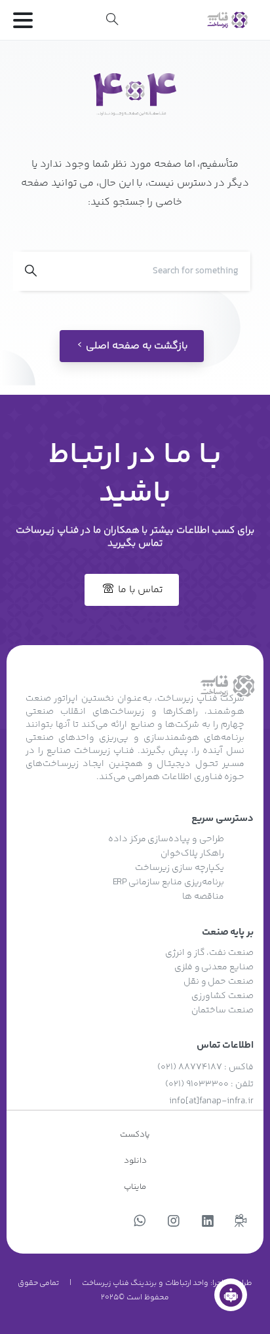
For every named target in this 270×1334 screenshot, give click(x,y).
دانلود (135, 1160)
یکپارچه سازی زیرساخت (179, 868)
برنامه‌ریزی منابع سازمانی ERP (168, 882)
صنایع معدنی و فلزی (214, 967)
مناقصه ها (203, 897)
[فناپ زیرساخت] (230, 1294)
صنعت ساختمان (222, 1010)
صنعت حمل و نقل (218, 982)
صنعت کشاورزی (222, 996)
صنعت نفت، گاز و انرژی (209, 953)
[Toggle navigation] (23, 20)
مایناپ (135, 1186)
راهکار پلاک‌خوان (192, 853)
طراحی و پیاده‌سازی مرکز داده (166, 839)
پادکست (135, 1134)
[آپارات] (240, 1222)
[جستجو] (112, 19)
